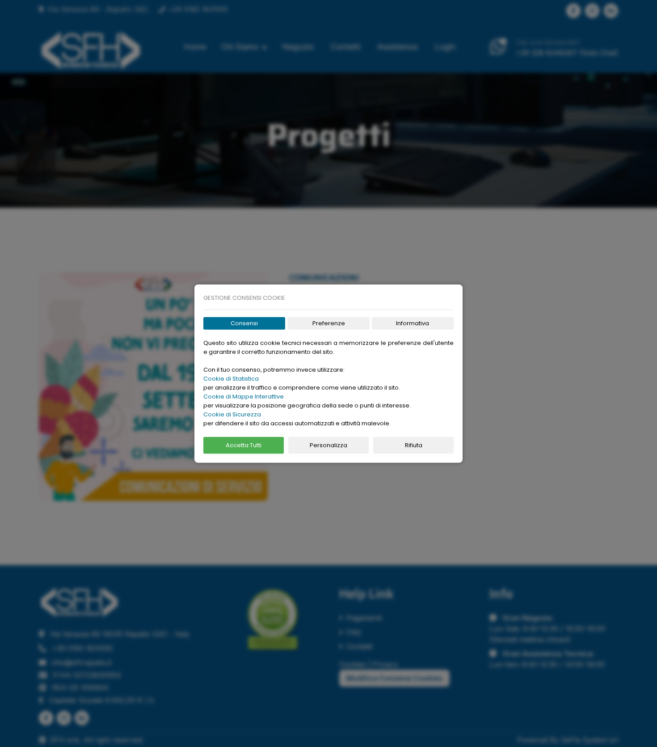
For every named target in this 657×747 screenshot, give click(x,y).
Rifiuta (413, 445)
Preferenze (328, 323)
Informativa (412, 323)
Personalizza (328, 445)
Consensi (244, 323)
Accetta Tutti (243, 445)
